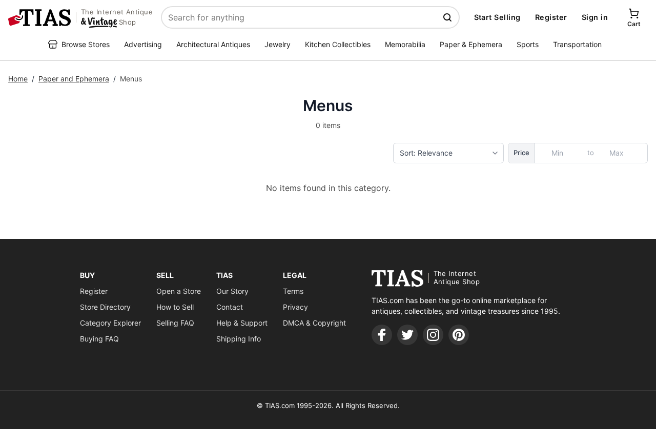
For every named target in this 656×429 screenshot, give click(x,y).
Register (551, 17)
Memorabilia (405, 44)
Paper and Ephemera (73, 78)
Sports (528, 44)
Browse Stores (85, 44)
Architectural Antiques (213, 44)
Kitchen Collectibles (338, 44)
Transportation (577, 44)
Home (18, 78)
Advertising (143, 44)
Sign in (595, 17)
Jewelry (277, 44)
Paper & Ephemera (471, 44)
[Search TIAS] (448, 17)
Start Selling (497, 17)
